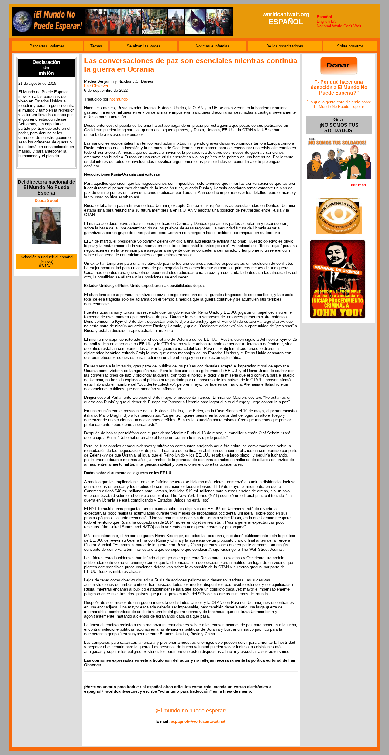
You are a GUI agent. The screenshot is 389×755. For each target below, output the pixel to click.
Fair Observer (96, 86)
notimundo (118, 99)
